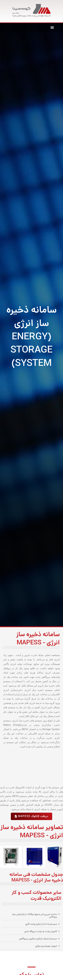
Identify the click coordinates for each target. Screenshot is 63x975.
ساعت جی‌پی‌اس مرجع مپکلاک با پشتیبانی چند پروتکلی (34, 915)
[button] (52, 27)
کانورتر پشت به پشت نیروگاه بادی (40, 931)
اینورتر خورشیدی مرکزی (46, 946)
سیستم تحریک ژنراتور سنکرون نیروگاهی (38, 938)
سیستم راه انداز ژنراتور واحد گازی (41, 924)
